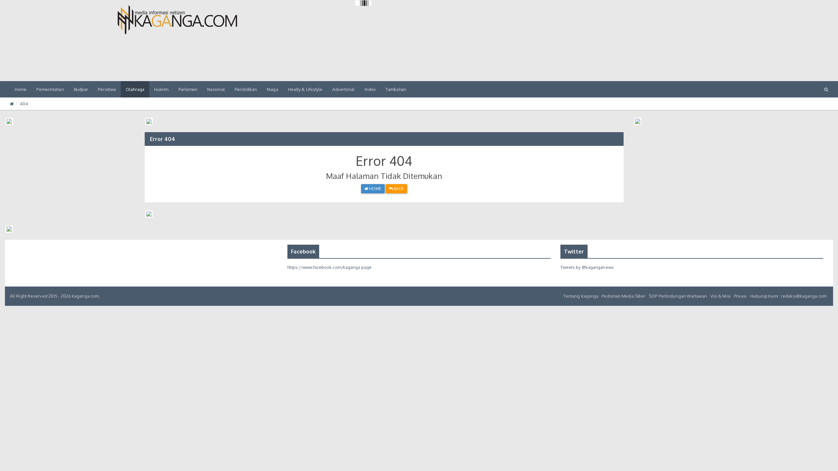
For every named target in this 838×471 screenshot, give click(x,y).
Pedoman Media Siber (624, 296)
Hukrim (161, 89)
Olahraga (135, 89)
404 (24, 103)
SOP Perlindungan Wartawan (678, 296)
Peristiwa (107, 89)
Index (370, 89)
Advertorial (343, 89)
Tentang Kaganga (581, 296)
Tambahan (396, 89)
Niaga (272, 89)
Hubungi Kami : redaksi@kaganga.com (788, 296)
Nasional (216, 89)
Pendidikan (246, 89)
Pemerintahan (50, 89)
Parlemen (188, 89)
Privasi (740, 296)
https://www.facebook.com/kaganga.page (329, 267)
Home (21, 89)
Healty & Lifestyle (305, 89)
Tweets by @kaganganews (587, 267)
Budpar (81, 89)
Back (398, 188)
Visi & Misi (720, 296)
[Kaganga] (177, 19)
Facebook (303, 251)
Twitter (574, 251)
